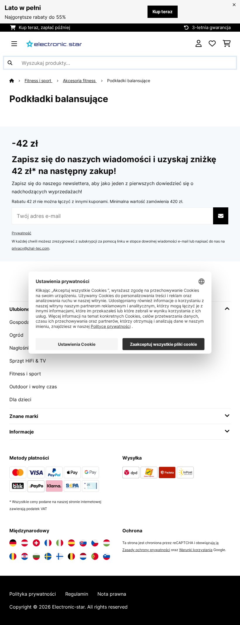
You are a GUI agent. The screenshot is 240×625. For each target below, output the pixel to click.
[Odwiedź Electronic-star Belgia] (71, 556)
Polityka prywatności (32, 594)
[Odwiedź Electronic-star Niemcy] (12, 542)
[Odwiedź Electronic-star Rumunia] (12, 556)
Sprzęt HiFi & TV (27, 361)
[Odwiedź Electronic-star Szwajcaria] (36, 542)
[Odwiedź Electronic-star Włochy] (59, 542)
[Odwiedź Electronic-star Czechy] (94, 542)
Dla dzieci (20, 399)
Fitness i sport (38, 80)
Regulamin (76, 594)
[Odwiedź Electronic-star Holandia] (83, 556)
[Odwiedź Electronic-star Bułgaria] (36, 556)
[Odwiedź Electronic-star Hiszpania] (71, 542)
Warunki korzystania (195, 550)
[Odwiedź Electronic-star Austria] (24, 542)
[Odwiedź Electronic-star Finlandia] (59, 556)
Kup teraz (162, 11)
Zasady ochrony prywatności (146, 550)
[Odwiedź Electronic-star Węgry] (106, 542)
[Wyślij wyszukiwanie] (10, 62)
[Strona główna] (17, 80)
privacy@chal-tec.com (30, 248)
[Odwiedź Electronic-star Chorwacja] (24, 556)
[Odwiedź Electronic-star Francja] (48, 542)
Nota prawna (111, 594)
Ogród (16, 335)
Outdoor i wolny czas (33, 386)
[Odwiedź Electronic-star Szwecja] (48, 556)
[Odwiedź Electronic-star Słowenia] (106, 556)
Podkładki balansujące (129, 80)
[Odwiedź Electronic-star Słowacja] (83, 542)
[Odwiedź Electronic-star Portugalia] (94, 556)
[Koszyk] (227, 43)
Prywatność (21, 233)
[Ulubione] (212, 43)
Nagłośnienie (23, 348)
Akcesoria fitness (80, 80)
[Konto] (199, 43)
